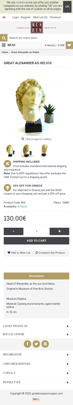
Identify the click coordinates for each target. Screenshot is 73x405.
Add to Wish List (20, 252)
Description (36, 275)
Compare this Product (52, 252)
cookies (20, 2)
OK (67, 6)
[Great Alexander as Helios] (36, 103)
